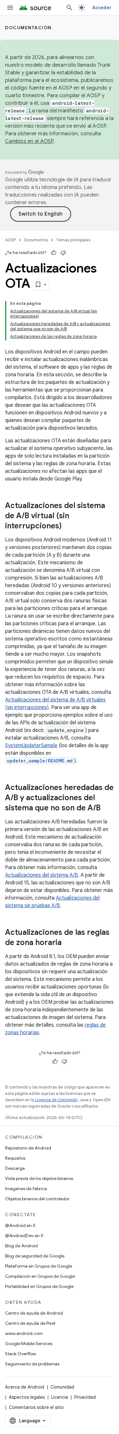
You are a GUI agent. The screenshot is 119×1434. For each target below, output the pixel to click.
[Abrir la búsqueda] (69, 7)
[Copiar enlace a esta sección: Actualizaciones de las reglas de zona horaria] (68, 943)
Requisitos (15, 1158)
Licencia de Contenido (56, 1099)
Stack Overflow (20, 1354)
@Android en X (20, 1225)
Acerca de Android (24, 1387)
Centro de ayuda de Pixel (30, 1323)
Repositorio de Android (28, 1148)
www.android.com (24, 1333)
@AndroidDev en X (24, 1235)
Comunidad (62, 1387)
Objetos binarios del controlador (37, 1199)
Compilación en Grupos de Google (40, 1276)
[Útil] (53, 253)
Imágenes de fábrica (26, 1188)
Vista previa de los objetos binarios (39, 1178)
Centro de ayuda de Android (34, 1313)
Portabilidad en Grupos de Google (39, 1286)
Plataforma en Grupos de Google (38, 1266)
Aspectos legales (27, 1397)
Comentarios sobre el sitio (36, 1407)
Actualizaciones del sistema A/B (41, 875)
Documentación (28, 27)
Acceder (101, 7)
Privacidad (85, 1397)
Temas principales (73, 240)
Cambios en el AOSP (29, 141)
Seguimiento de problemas (32, 1364)
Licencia (59, 1397)
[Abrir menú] (10, 7)
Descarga (15, 1168)
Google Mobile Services (28, 1343)
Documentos (36, 240)
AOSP (10, 240)
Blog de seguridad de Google (34, 1256)
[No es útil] (63, 253)
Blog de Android (21, 1246)
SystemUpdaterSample (31, 745)
